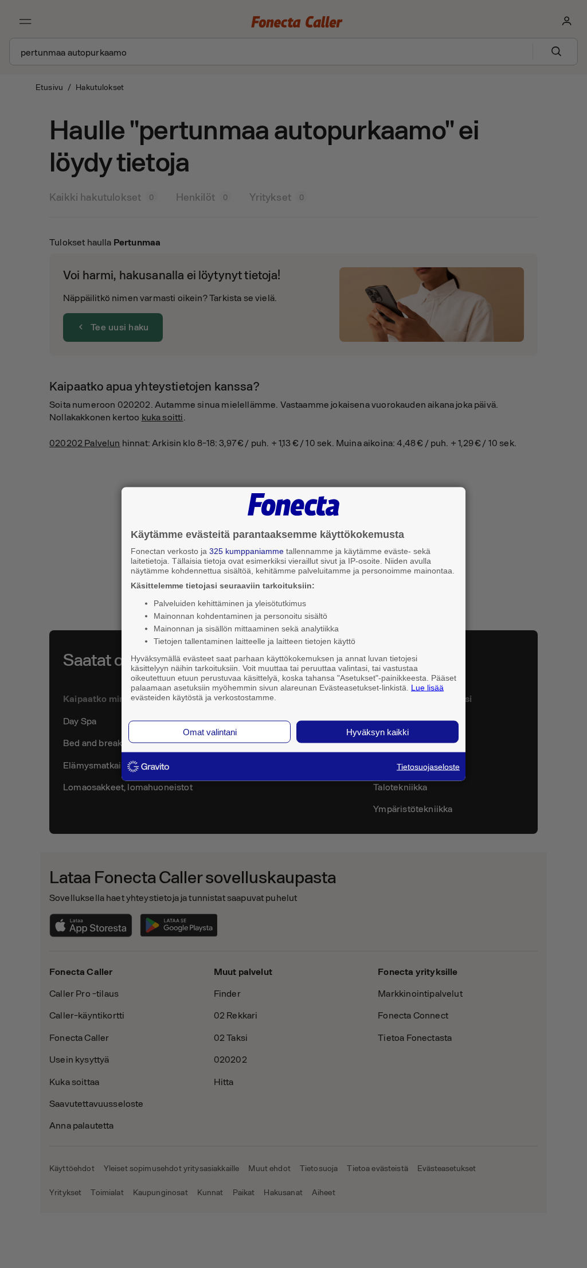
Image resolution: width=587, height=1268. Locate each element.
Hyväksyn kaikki (377, 732)
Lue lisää (427, 687)
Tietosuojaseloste (428, 766)
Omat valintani (210, 732)
